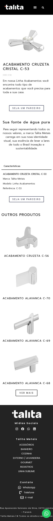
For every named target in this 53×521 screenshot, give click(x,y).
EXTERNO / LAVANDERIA (26, 458)
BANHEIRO (26, 449)
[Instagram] (17, 429)
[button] (35, 7)
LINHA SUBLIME (26, 471)
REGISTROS (26, 467)
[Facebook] (23, 429)
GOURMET (26, 462)
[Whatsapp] (29, 429)
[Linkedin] (34, 429)
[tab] (26, 166)
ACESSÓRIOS (26, 444)
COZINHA (26, 453)
